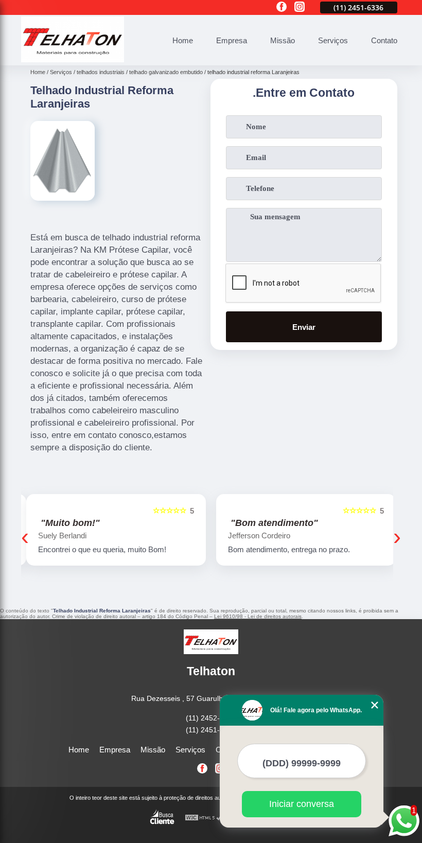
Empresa (231, 40)
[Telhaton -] (72, 59)
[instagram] (299, 7)
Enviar (303, 327)
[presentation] (25, 536)
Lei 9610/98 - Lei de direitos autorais (258, 616)
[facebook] (281, 7)
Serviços (333, 40)
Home (182, 40)
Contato (384, 40)
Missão (282, 40)
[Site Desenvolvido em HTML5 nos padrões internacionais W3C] (204, 818)
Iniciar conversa (301, 804)
